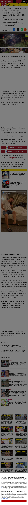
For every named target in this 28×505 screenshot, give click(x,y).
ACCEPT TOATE (14, 501)
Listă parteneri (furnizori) (4, 498)
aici (1, 487)
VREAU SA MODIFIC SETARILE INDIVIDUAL (13, 503)
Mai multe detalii (16, 481)
